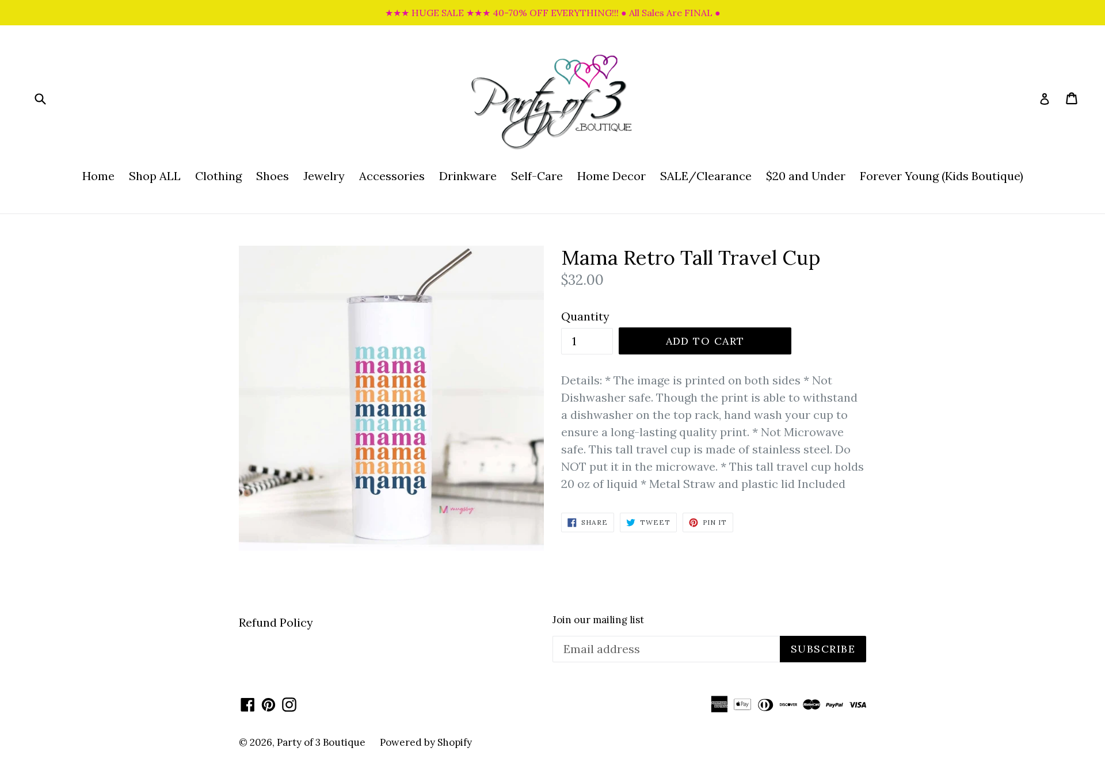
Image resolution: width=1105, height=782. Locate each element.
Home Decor (611, 176)
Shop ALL (155, 176)
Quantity (585, 316)
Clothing (218, 176)
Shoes (272, 176)
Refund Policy (276, 622)
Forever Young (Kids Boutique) (941, 176)
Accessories (392, 176)
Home (98, 176)
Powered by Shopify (426, 742)
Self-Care (537, 176)
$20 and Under (805, 176)
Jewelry (324, 176)
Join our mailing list (598, 619)
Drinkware (468, 176)
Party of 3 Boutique (321, 742)
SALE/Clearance (706, 176)
